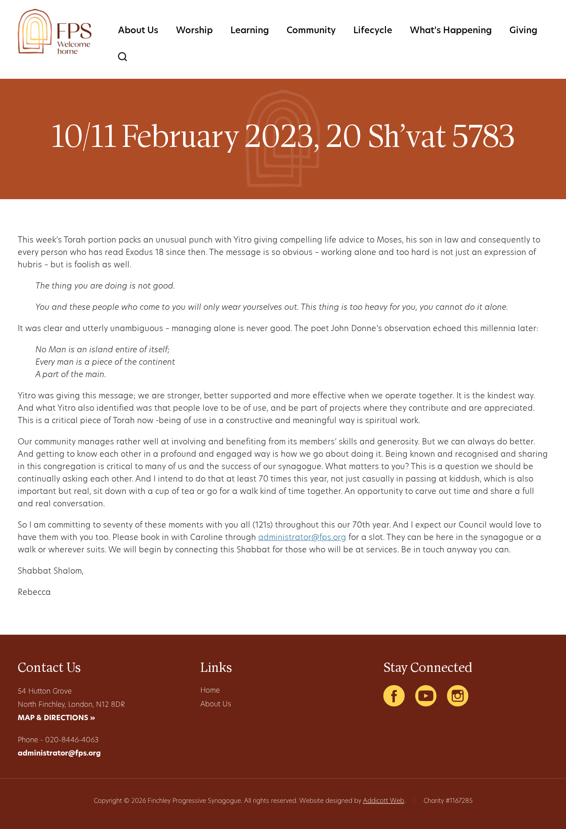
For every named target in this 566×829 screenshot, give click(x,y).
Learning (249, 31)
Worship (194, 31)
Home (210, 690)
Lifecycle (372, 31)
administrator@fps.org (302, 538)
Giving (523, 31)
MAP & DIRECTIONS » (56, 718)
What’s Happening (451, 31)
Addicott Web (383, 801)
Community (311, 31)
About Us (138, 31)
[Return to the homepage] (55, 31)
